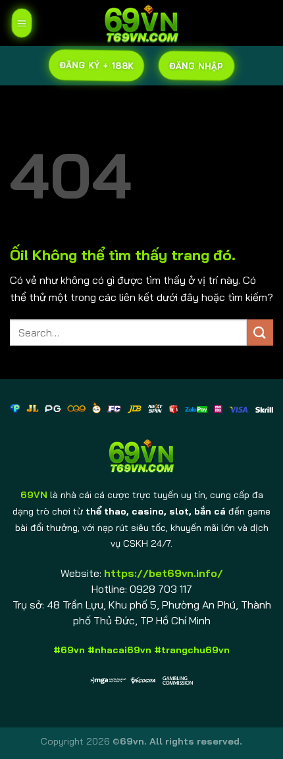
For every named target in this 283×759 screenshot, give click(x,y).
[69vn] (141, 23)
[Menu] (21, 22)
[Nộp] (260, 332)
